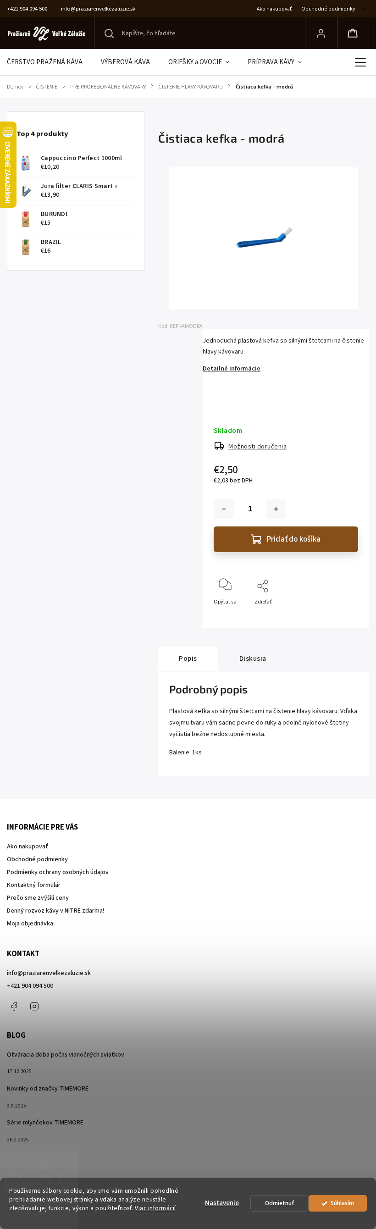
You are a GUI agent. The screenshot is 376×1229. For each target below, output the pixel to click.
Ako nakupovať (274, 9)
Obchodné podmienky (328, 9)
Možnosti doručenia (257, 446)
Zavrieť (341, 617)
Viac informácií (155, 1208)
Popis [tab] (188, 658)
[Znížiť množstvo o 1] (224, 509)
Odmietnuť (279, 1203)
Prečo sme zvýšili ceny (38, 897)
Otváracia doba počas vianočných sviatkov (65, 1054)
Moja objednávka (30, 923)
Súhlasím (342, 1203)
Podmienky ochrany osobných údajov (58, 872)
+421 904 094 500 (30, 986)
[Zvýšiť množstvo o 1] (276, 509)
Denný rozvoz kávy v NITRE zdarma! (55, 910)
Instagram (34, 1006)
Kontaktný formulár (34, 885)
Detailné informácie (231, 368)
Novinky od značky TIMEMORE (47, 1088)
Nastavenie (222, 1203)
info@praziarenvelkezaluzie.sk (49, 973)
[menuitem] (49, 62)
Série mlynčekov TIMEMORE (45, 1122)
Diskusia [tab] (252, 658)
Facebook (14, 1006)
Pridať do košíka (294, 539)
